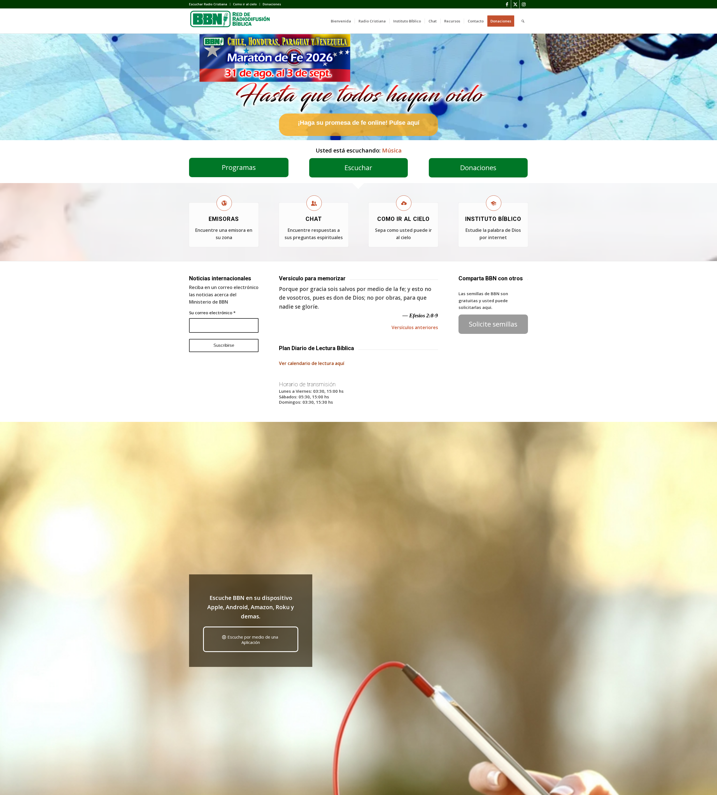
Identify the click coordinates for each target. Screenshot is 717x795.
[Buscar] (523, 21)
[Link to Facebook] (507, 4)
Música (392, 150)
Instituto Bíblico (493, 219)
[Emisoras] (224, 203)
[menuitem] (209, 4)
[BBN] (231, 21)
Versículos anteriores (415, 327)
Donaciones (272, 4)
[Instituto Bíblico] (493, 203)
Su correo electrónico (212, 312)
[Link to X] (515, 4)
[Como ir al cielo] (403, 203)
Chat (314, 219)
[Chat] (314, 203)
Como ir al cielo (245, 4)
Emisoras (224, 219)
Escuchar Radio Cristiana (208, 4)
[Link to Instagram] (524, 4)
